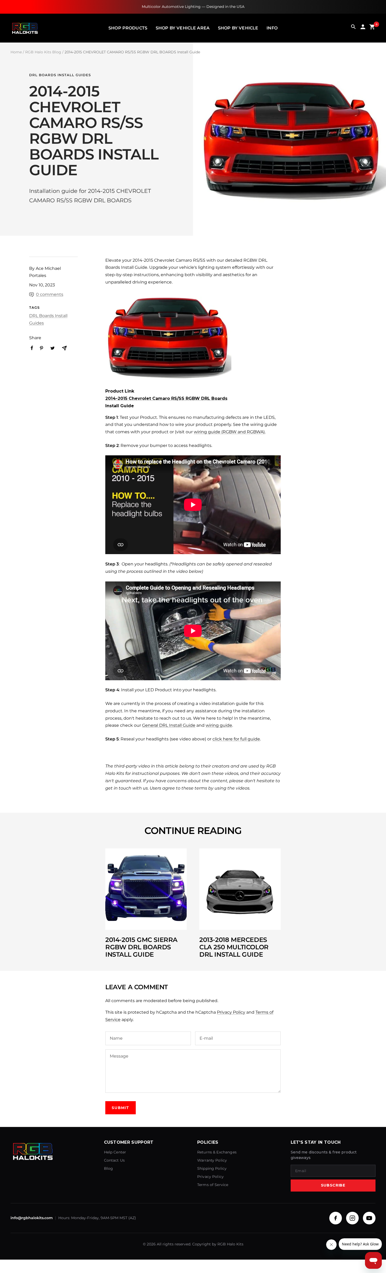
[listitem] (32, 348)
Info (272, 27)
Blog (108, 1168)
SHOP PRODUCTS (127, 27)
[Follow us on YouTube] (369, 1218)
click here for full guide (236, 738)
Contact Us (114, 1160)
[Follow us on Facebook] (335, 1218)
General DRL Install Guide (168, 725)
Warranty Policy (212, 1160)
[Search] (353, 28)
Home (16, 52)
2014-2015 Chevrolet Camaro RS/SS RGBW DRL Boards (166, 398)
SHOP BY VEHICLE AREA (183, 27)
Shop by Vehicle (238, 27)
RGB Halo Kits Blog (43, 52)
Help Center (115, 1152)
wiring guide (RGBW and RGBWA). (229, 431)
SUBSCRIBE (333, 1185)
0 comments (49, 294)
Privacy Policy (231, 1012)
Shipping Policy (212, 1168)
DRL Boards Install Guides (60, 75)
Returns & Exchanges (217, 1152)
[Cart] (372, 28)
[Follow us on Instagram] (352, 1218)
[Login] (363, 28)
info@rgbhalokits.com (32, 1217)
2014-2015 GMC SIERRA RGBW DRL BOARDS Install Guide (141, 947)
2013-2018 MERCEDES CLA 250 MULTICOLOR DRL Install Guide (234, 947)
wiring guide (219, 725)
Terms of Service (212, 1184)
